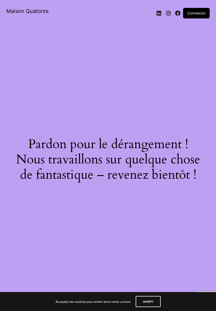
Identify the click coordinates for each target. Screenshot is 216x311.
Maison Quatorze (27, 11)
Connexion (196, 13)
